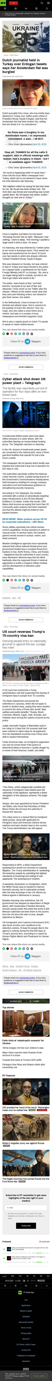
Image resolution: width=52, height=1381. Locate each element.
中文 (48, 1276)
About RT (26, 1339)
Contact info (26, 1350)
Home (6, 55)
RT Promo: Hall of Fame (26, 1344)
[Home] (3, 3)
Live (26, 1300)
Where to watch (26, 1311)
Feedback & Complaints (26, 1356)
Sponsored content (26, 1322)
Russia (34, 966)
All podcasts (44, 1242)
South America (9, 970)
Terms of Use (26, 1328)
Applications (26, 1305)
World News (14, 55)
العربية (4, 1276)
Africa (5, 966)
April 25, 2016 (39, 144)
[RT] (9, 1281)
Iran (14, 598)
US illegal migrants (32, 970)
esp (12, 1276)
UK (19, 598)
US (19, 970)
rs (41, 1276)
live (13, 3)
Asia (12, 966)
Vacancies (26, 1361)
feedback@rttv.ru (11, 358)
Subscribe (26, 1226)
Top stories (8, 1007)
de (27, 1276)
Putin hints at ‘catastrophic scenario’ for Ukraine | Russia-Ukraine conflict (25, 14)
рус (20, 1276)
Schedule (26, 1317)
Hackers (6, 598)
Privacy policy (26, 1333)
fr (34, 1276)
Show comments (26, 367)
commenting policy (27, 353)
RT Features (8, 1075)
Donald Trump (22, 966)
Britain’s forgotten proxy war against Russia (23, 1143)
